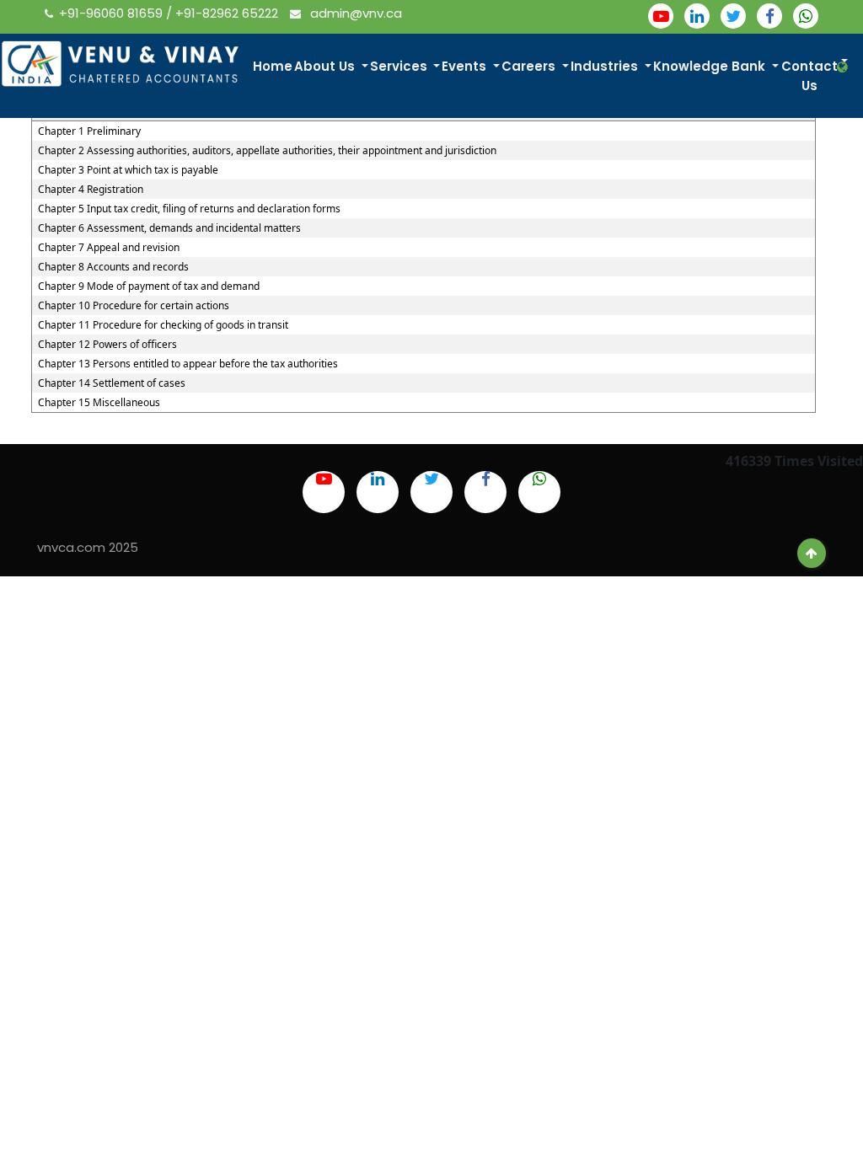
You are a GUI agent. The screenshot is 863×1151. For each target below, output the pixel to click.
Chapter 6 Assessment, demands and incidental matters (169, 228)
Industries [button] (606, 66)
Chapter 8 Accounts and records (113, 267)
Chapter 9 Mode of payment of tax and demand (149, 286)
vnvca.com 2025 (87, 547)
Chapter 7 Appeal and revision (109, 247)
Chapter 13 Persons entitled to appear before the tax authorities (188, 364)
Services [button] (400, 66)
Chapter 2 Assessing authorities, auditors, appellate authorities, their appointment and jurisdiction (267, 151)
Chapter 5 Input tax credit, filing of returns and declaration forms (189, 209)
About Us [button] (326, 66)
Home (272, 66)
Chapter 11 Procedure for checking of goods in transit (163, 325)
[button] (844, 67)
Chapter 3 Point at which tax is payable (128, 170)
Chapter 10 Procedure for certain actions (133, 306)
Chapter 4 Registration (90, 189)
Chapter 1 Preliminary (89, 131)
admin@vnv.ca (354, 13)
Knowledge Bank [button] (711, 66)
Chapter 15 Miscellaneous (99, 403)
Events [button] (466, 66)
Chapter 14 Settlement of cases (111, 383)
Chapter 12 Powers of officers (107, 344)
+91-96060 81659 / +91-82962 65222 (170, 13)
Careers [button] (530, 66)
